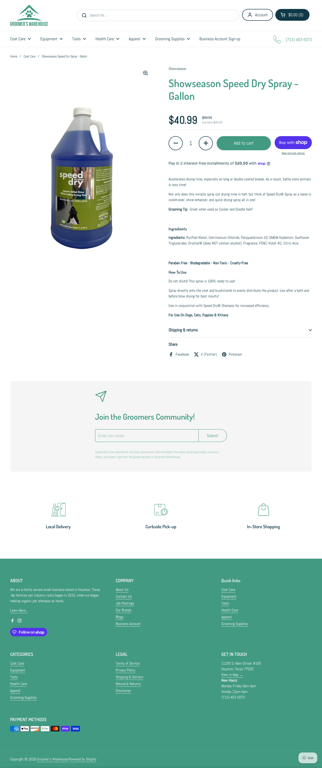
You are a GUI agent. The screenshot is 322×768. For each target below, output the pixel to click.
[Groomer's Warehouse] (29, 15)
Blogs (120, 616)
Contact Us (124, 596)
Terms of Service (128, 663)
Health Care (229, 610)
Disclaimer (123, 690)
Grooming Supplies (234, 623)
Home (13, 56)
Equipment (228, 596)
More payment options (293, 153)
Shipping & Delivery (129, 677)
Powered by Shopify (82, 759)
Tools (225, 603)
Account (261, 14)
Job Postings (125, 603)
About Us (122, 589)
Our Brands (123, 610)
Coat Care (29, 56)
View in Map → (232, 674)
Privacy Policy (125, 670)
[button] (292, 15)
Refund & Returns (128, 683)
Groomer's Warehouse (52, 759)
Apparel (226, 616)
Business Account (128, 623)
